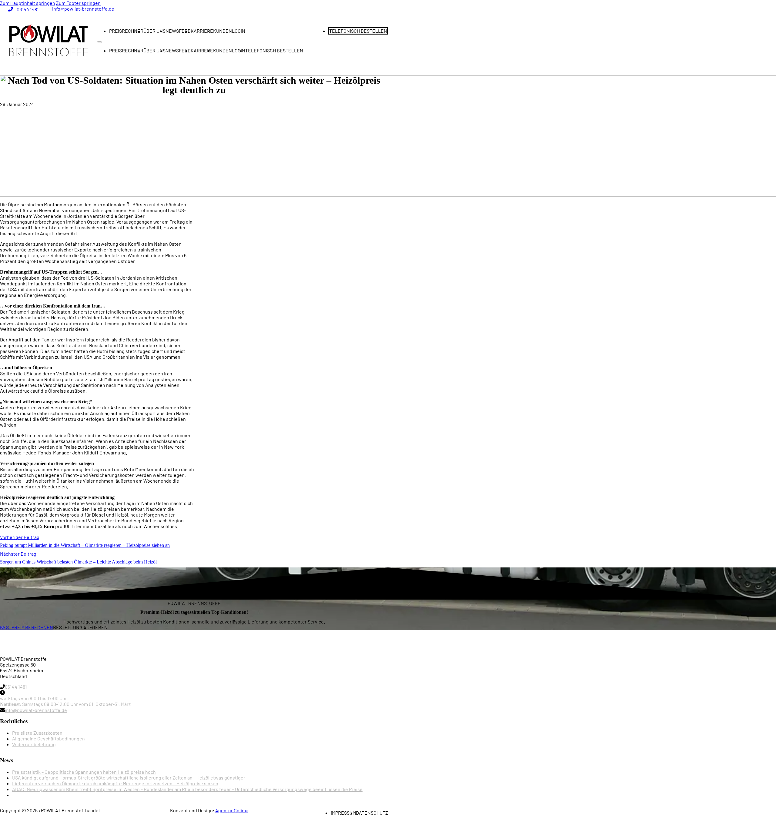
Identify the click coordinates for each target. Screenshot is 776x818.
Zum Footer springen (78, 3)
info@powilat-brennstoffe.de (36, 710)
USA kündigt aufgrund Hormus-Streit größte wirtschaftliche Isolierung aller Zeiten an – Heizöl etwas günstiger (128, 777)
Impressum (343, 813)
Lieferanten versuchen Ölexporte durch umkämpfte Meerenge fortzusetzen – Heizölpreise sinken (115, 783)
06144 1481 (16, 687)
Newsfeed (178, 31)
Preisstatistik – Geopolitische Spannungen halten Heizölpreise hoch (84, 772)
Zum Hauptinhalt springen (27, 3)
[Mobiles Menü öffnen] (99, 42)
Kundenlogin (229, 31)
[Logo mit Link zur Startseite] (48, 40)
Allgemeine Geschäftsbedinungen (48, 738)
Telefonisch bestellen (358, 31)
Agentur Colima (231, 810)
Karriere (202, 31)
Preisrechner (126, 31)
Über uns (154, 31)
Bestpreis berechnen (26, 627)
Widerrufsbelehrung (34, 744)
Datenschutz (372, 813)
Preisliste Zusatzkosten (37, 733)
